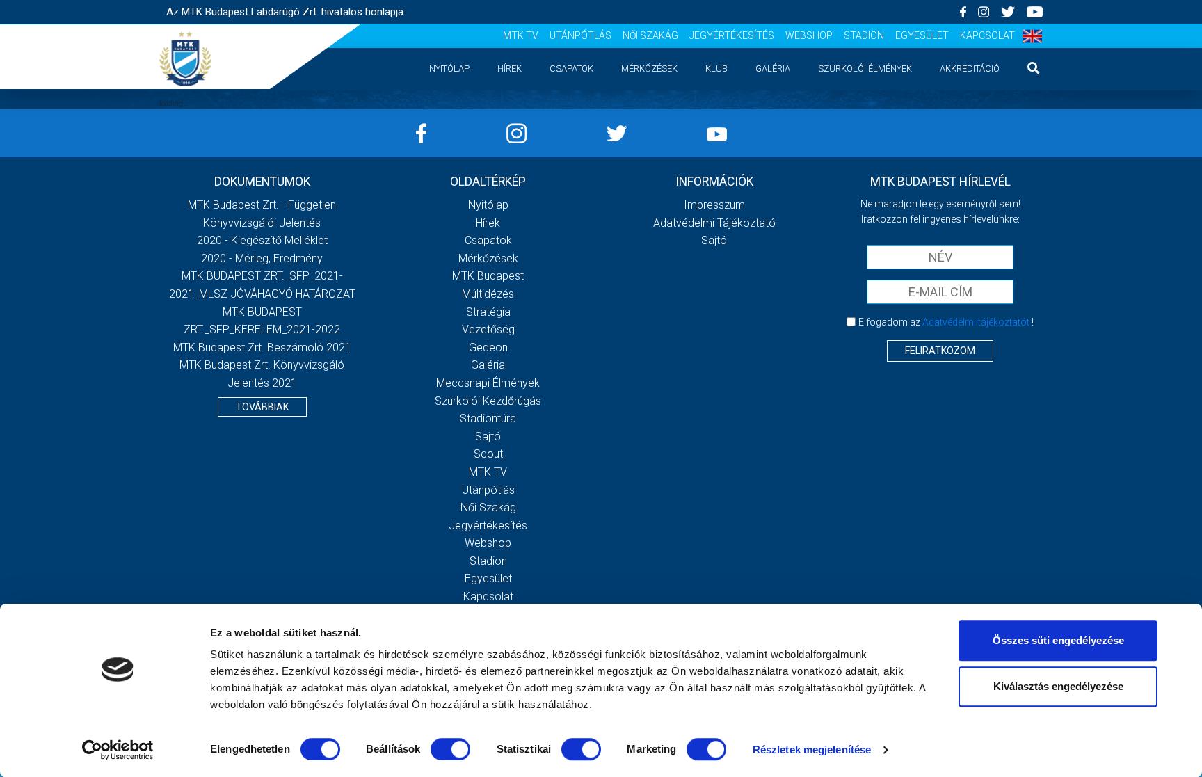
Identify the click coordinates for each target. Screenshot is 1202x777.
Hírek (509, 68)
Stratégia (488, 312)
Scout (488, 453)
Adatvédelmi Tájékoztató (714, 223)
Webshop (809, 35)
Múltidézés (488, 294)
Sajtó (488, 436)
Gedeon (488, 347)
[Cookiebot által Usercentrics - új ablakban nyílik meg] (118, 749)
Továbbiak (262, 406)
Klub (716, 68)
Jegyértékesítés (731, 35)
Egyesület (922, 35)
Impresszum (714, 204)
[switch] (450, 749)
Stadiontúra (488, 418)
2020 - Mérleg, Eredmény (262, 258)
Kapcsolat (987, 35)
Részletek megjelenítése (812, 749)
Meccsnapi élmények (488, 383)
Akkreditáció (970, 68)
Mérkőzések (649, 68)
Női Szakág (650, 35)
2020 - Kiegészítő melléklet (262, 240)
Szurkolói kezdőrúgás (488, 401)
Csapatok (571, 68)
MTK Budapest (488, 275)
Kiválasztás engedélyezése (1058, 686)
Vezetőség (488, 329)
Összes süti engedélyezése (1058, 640)
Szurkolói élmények (865, 68)
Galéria (772, 68)
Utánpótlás (580, 35)
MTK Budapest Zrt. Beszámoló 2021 (262, 347)
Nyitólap (449, 68)
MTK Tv (520, 35)
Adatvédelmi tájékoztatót (975, 322)
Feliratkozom (940, 350)
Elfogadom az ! (946, 322)
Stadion (864, 35)
